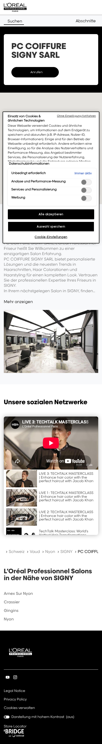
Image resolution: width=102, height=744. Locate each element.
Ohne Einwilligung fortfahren (76, 115)
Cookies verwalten (19, 708)
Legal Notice (14, 691)
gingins (11, 610)
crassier (12, 602)
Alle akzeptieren (51, 214)
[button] (87, 21)
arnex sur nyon (18, 593)
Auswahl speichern (51, 226)
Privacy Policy (15, 699)
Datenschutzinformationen (29, 164)
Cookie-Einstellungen (51, 237)
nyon (9, 619)
